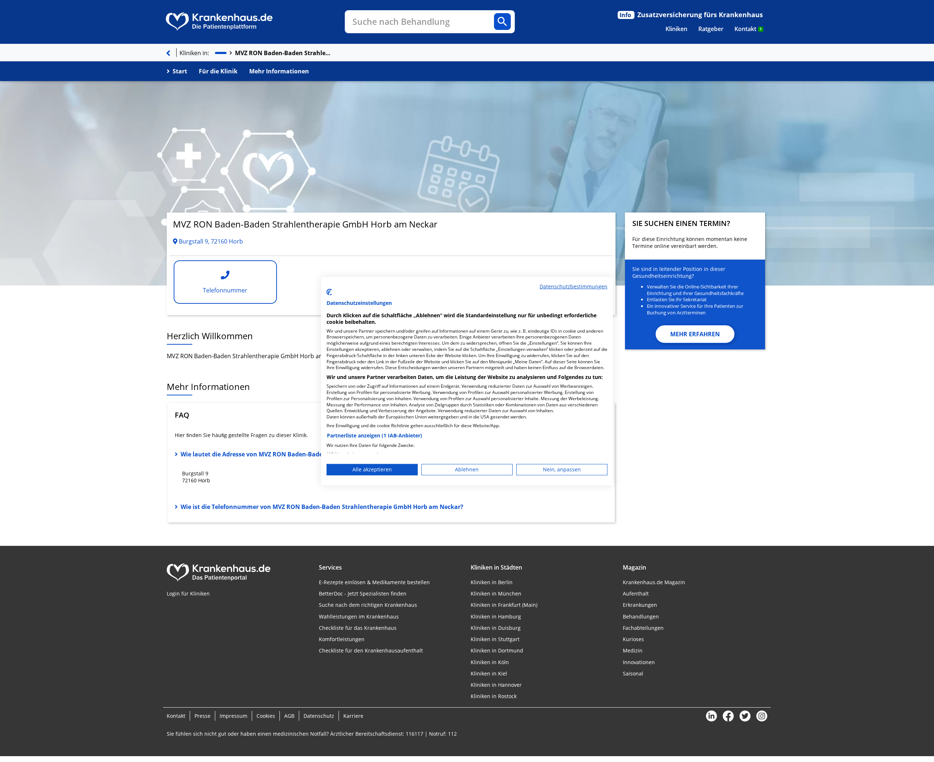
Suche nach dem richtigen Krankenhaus (368, 604)
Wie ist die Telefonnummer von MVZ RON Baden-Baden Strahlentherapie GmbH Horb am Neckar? (322, 507)
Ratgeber (710, 29)
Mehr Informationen (279, 71)
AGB (289, 715)
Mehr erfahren (695, 334)
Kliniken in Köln (490, 662)
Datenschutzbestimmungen (573, 286)
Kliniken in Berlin (492, 582)
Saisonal (633, 673)
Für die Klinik (218, 71)
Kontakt (748, 29)
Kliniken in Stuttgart (495, 639)
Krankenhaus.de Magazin (654, 582)
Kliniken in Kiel (489, 673)
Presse (202, 715)
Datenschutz (319, 715)
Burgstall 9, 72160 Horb (210, 241)
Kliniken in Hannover (496, 684)
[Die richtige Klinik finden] (168, 53)
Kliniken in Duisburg (496, 627)
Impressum (233, 715)
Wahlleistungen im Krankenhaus (359, 616)
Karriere (353, 715)
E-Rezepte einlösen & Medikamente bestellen (374, 582)
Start (180, 71)
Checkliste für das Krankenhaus (358, 627)
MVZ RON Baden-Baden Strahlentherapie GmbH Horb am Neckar (284, 53)
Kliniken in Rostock (494, 696)
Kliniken (676, 29)
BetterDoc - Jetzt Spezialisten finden (362, 593)
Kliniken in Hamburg (496, 616)
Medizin (632, 650)
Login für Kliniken (188, 593)
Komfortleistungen (341, 639)
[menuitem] (676, 29)
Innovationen (639, 662)
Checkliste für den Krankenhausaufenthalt (371, 650)
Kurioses (633, 639)
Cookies (265, 715)
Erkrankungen (640, 604)
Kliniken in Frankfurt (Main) (504, 604)
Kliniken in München (496, 593)
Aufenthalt (636, 593)
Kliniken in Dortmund (497, 650)
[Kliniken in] (221, 53)
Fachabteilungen (643, 627)
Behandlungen (641, 616)
